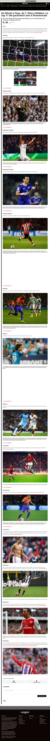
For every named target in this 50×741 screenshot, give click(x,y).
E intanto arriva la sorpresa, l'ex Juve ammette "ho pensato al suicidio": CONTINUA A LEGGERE (20, 645)
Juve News (3, 6)
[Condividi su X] (7, 22)
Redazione (31, 718)
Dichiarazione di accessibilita (42, 721)
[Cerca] (48, 3)
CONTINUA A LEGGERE (38, 32)
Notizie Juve (21, 719)
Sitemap (41, 718)
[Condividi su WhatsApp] (3, 22)
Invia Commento (42, 696)
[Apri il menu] (1, 3)
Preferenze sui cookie (43, 723)
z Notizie (7, 6)
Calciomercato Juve (14, 6)
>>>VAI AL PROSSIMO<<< (7, 88)
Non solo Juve (21, 722)
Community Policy (42, 719)
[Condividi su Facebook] (5, 22)
